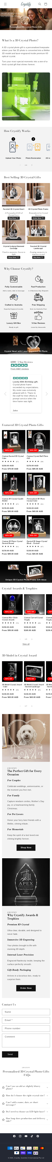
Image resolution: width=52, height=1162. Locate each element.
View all (26, 644)
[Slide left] (20, 165)
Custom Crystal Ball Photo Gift (37, 457)
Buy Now (12, 218)
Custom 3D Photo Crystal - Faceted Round (12, 542)
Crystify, (17, 1158)
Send (10, 1054)
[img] (27, 365)
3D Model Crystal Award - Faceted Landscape (34, 686)
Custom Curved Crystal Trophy (33, 619)
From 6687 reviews (20, 369)
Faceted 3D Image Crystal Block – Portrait (37, 542)
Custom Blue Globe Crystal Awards (9, 619)
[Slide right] (32, 165)
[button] (5, 4)
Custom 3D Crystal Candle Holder (12, 500)
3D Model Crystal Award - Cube (12, 686)
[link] (13, 146)
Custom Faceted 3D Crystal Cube (13, 457)
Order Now (37, 218)
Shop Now (12, 257)
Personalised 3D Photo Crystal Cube (36, 500)
